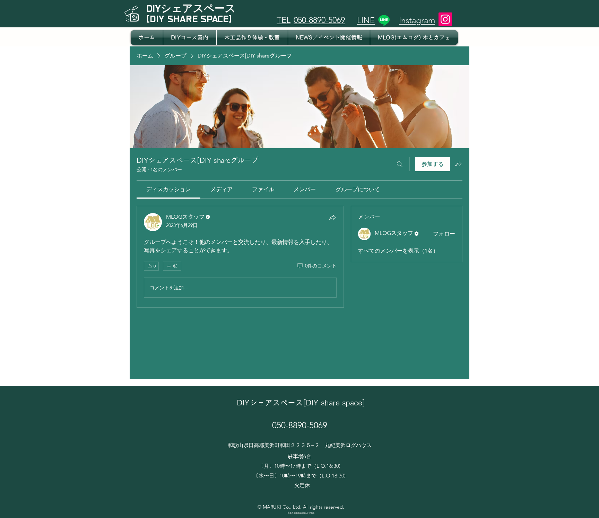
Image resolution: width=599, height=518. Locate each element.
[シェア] (332, 217)
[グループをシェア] (458, 164)
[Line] (384, 20)
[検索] (400, 164)
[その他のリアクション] (172, 266)
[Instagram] (445, 19)
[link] (168, 189)
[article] (240, 257)
